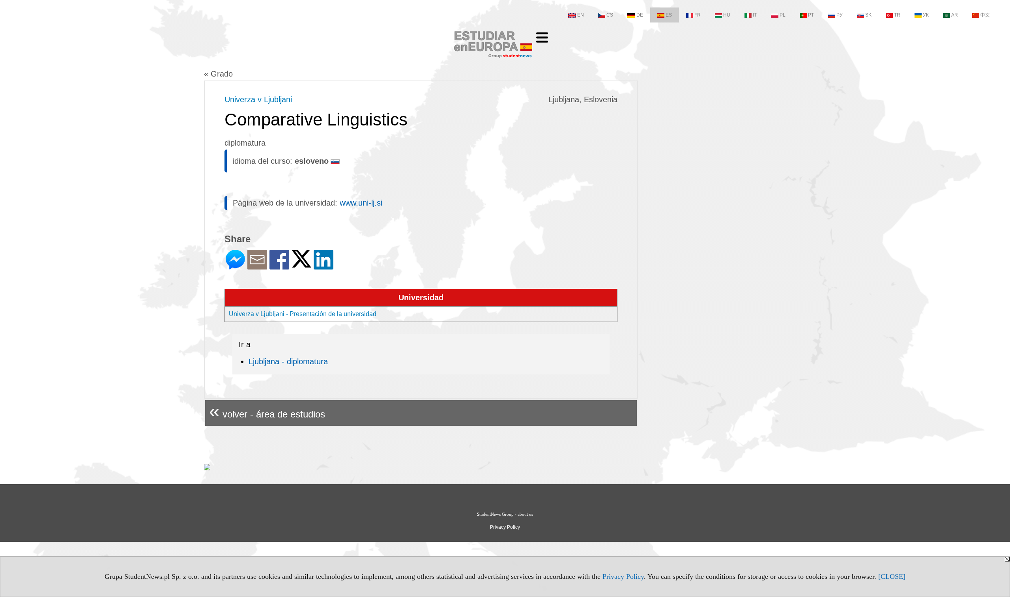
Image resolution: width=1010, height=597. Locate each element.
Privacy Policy (623, 576)
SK (868, 15)
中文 (985, 15)
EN (580, 15)
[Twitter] (301, 264)
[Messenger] (235, 266)
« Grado (218, 73)
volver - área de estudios (267, 410)
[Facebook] (279, 266)
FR (697, 15)
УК (926, 15)
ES (669, 15)
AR (954, 15)
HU (726, 15)
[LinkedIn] (323, 266)
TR (897, 15)
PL (783, 15)
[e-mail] (257, 266)
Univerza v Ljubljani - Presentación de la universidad (302, 314)
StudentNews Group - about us (505, 514)
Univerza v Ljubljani (258, 99)
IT (755, 15)
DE (639, 15)
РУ (839, 15)
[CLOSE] (891, 576)
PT (811, 15)
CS (609, 15)
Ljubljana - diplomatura (288, 361)
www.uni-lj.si (361, 202)
